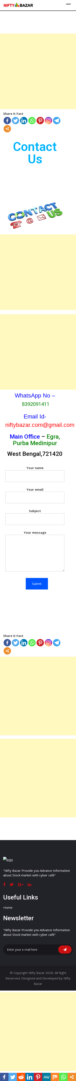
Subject (35, 511)
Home (7, 907)
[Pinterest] (40, 120)
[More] (7, 128)
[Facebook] (7, 120)
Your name (34, 468)
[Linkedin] (23, 120)
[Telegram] (56, 120)
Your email (34, 489)
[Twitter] (15, 120)
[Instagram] (48, 120)
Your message (35, 532)
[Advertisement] (38, 71)
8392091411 (35, 404)
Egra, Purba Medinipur (36, 440)
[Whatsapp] (32, 120)
